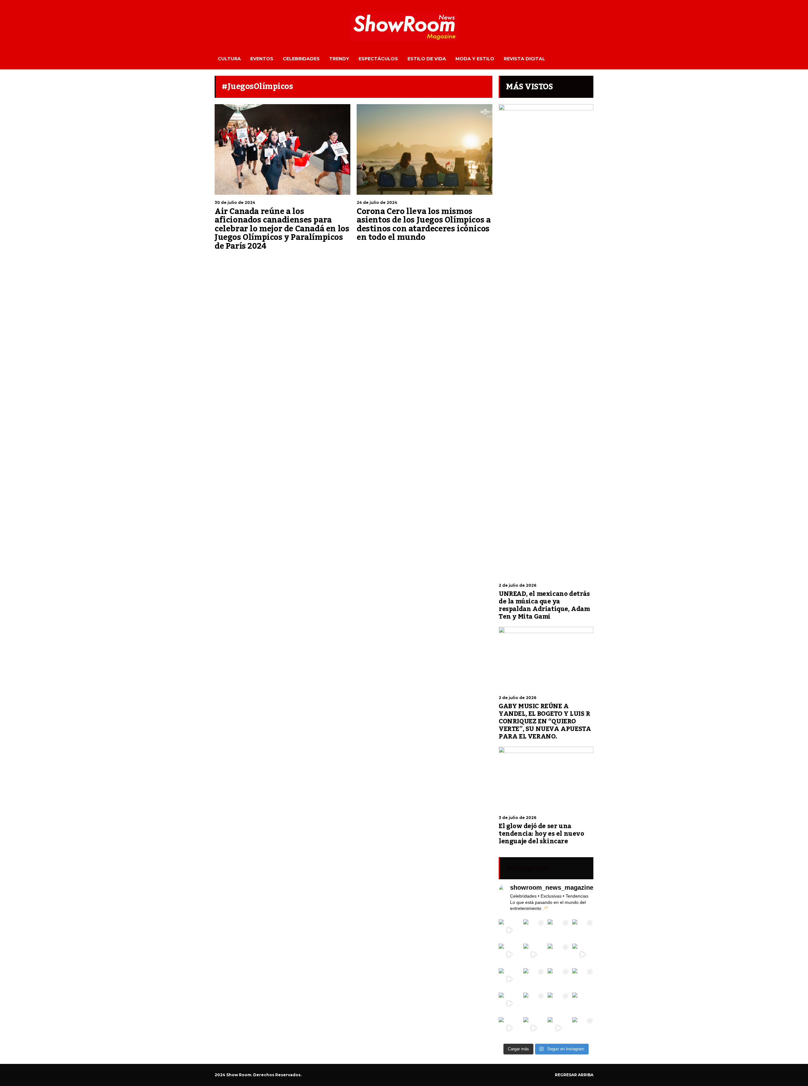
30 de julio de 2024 (235, 202)
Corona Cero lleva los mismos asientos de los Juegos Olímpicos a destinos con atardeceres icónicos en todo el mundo (423, 225)
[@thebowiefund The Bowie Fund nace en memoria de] (558, 930)
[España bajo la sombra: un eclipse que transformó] (509, 979)
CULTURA (229, 59)
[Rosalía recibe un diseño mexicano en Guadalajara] (509, 954)
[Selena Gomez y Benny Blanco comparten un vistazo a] (558, 1003)
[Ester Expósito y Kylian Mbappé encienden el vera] (534, 1003)
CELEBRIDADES (301, 59)
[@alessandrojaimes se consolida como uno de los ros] (583, 930)
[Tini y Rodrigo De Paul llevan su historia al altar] (558, 979)
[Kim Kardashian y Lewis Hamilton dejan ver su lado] (583, 1028)
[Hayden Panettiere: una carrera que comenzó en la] (558, 954)
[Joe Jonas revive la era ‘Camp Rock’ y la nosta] (534, 979)
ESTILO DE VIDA (426, 59)
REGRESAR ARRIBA (574, 1074)
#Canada (222, 259)
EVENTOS (261, 59)
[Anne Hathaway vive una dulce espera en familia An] (583, 979)
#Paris (272, 259)
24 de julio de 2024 (377, 202)
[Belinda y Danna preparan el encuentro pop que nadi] (583, 1003)
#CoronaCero (394, 251)
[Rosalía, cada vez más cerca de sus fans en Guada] (509, 930)
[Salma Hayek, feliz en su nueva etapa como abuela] (534, 954)
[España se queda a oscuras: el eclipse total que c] (583, 954)
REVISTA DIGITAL (524, 59)
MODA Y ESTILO (474, 59)
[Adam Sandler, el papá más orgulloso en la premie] (534, 1028)
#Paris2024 (290, 259)
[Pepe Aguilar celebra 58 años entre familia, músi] (558, 1028)
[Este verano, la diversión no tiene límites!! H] (534, 930)
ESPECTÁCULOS (378, 59)
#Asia (376, 251)
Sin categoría (226, 253)
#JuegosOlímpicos (248, 259)
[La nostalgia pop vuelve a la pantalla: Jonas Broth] (509, 1028)
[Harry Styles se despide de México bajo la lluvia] (509, 1003)
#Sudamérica (471, 251)
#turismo (310, 259)
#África (363, 251)
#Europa (415, 251)
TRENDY (339, 59)
